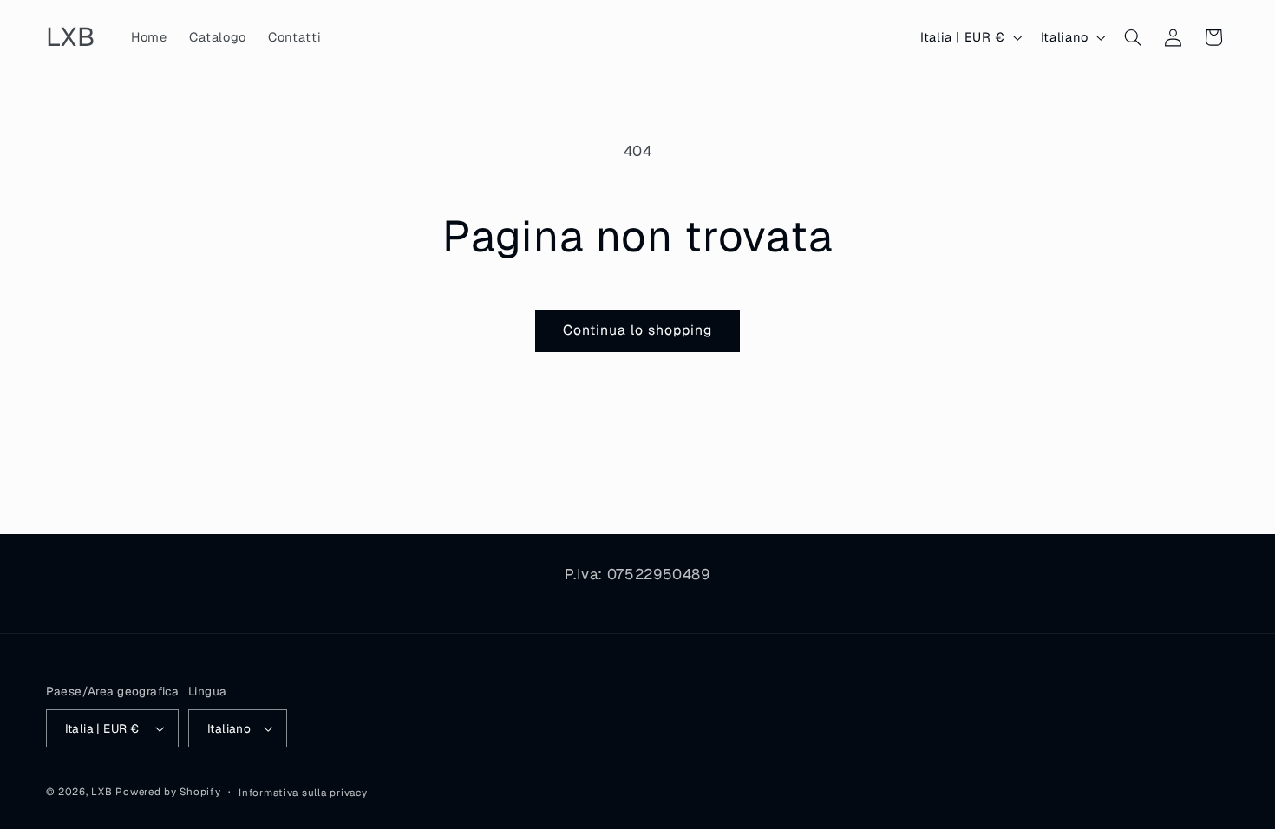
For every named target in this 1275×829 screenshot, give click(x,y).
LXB (101, 791)
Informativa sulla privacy (303, 792)
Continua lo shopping (638, 330)
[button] (1133, 37)
